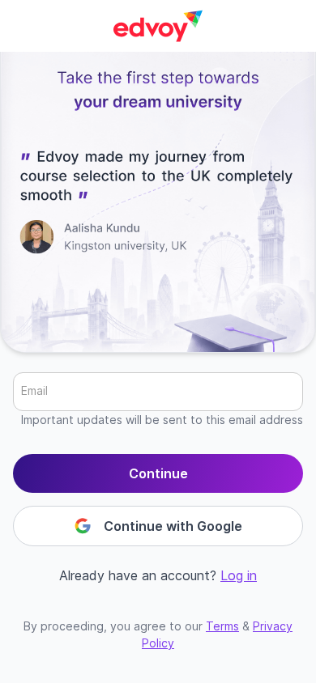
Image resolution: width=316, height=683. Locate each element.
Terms (222, 626)
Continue (158, 473)
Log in (238, 575)
